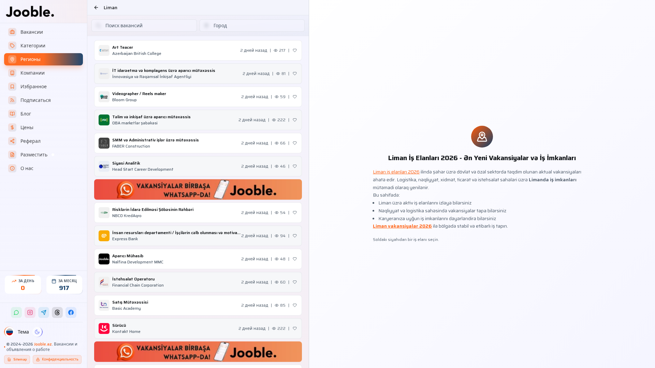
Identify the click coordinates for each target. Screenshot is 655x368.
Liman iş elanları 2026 (396, 171)
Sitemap (20, 359)
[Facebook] (71, 312)
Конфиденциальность (60, 359)
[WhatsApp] (16, 312)
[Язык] (9, 331)
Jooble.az (43, 344)
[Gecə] (37, 331)
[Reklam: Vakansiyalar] (198, 189)
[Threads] (57, 312)
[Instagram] (30, 312)
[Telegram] (43, 312)
